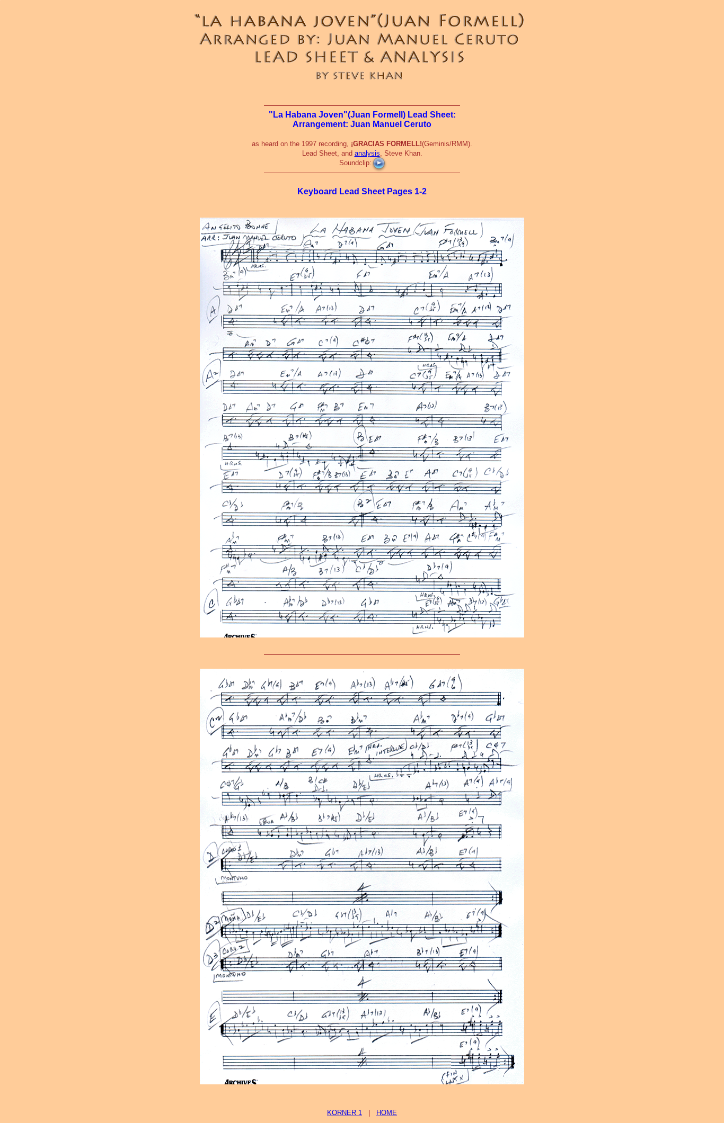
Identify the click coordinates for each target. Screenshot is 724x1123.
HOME (386, 1113)
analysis (367, 153)
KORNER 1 (344, 1113)
